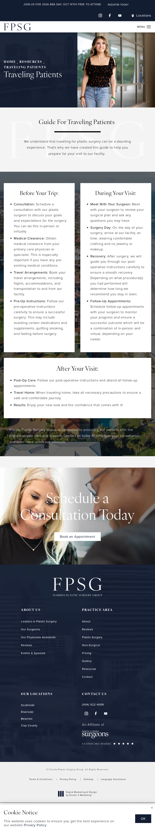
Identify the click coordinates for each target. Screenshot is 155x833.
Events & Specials (33, 653)
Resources (30, 62)
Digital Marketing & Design (81, 794)
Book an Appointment (77, 536)
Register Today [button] (118, 4)
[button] (149, 26)
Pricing (86, 653)
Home (10, 62)
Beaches (27, 719)
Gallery (87, 661)
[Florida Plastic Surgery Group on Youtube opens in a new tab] (119, 15)
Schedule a (77, 508)
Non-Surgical (91, 645)
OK (143, 818)
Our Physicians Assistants (38, 637)
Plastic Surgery (92, 637)
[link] (108, 704)
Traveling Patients (25, 67)
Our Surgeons (30, 629)
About (86, 621)
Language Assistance (113, 779)
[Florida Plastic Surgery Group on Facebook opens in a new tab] (110, 15)
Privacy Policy (68, 779)
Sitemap (88, 779)
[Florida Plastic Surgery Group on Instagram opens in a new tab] (100, 15)
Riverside (27, 712)
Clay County (29, 726)
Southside (28, 705)
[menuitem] (100, 15)
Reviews (26, 645)
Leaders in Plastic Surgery (39, 621)
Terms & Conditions (41, 779)
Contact (87, 677)
